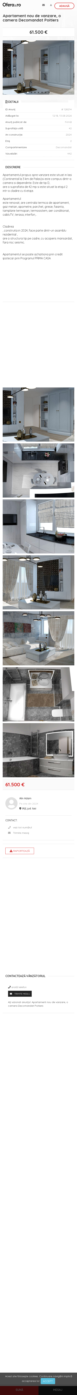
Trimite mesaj (21, 832)
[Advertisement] (38, 346)
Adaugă (64, 6)
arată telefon (19, 987)
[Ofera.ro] (11, 4)
